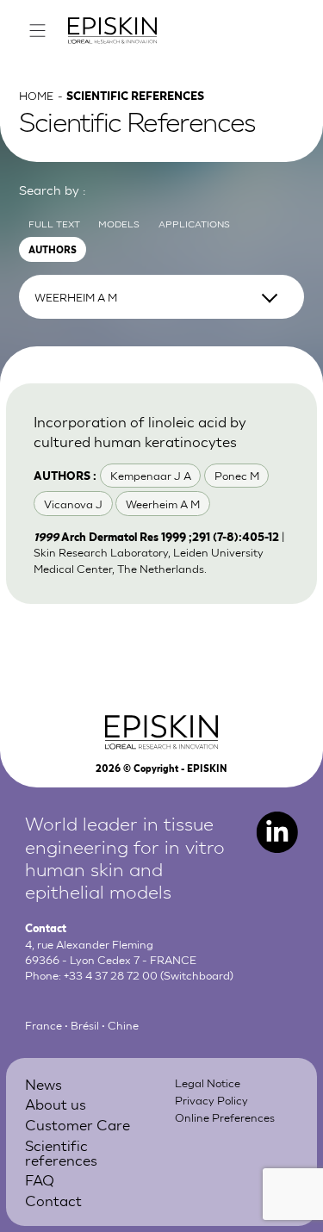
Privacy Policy (211, 1099)
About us (55, 1103)
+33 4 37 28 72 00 (111, 975)
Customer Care (77, 1124)
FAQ (39, 1179)
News (43, 1083)
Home (36, 95)
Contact (53, 1200)
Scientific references (61, 1152)
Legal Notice (207, 1082)
